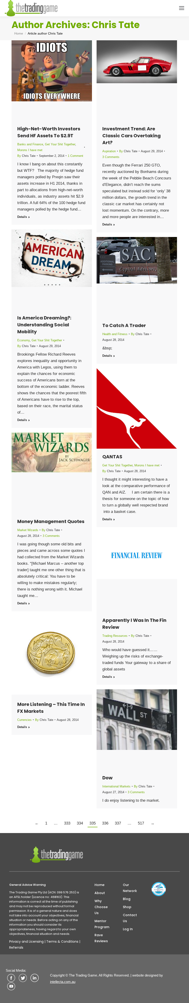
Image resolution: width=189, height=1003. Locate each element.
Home (99, 885)
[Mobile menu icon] (181, 8)
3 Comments (110, 157)
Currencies (24, 720)
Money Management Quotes (50, 521)
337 (118, 823)
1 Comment (75, 156)
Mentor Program (101, 924)
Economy (23, 340)
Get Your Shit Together (60, 144)
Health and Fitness (114, 334)
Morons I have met (29, 150)
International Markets (116, 786)
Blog (126, 899)
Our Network (130, 888)
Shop (127, 907)
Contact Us (130, 918)
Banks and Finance (30, 144)
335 (92, 823)
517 (141, 823)
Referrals (16, 947)
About (99, 893)
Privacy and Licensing (26, 941)
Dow (107, 778)
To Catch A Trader (124, 325)
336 (105, 823)
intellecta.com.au (62, 982)
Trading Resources (114, 635)
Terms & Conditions (62, 941)
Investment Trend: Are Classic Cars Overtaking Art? (131, 136)
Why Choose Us (101, 907)
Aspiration (109, 151)
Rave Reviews (101, 938)
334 (80, 823)
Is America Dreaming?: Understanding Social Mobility (44, 325)
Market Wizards (27, 530)
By (26, 156)
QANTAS (112, 456)
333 (67, 823)
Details (22, 217)
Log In (128, 929)
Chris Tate (116, 24)
